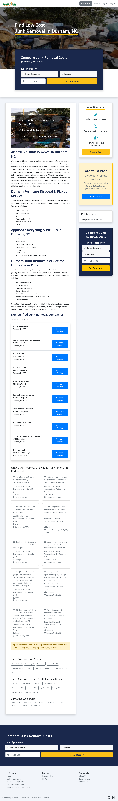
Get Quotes (70, 81)
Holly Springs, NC (62, 668)
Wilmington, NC (17, 692)
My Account (46, 779)
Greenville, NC (31, 688)
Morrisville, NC (53, 664)
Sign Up (105, 3)
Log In (112, 3)
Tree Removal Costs (13, 779)
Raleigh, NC (49, 668)
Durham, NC (37, 683)
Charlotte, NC (25, 683)
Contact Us (83, 781)
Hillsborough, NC (17, 668)
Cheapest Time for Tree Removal (18, 787)
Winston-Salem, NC (32, 692)
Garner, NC (15, 673)
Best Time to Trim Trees (15, 784)
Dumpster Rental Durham (92, 219)
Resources (9, 776)
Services (97, 3)
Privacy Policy (15, 797)
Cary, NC (29, 668)
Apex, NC (39, 668)
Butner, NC (40, 664)
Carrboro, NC (29, 664)
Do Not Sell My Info (43, 797)
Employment (84, 779)
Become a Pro (47, 776)
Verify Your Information (20, 319)
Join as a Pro (86, 3)
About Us (82, 776)
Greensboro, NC (17, 688)
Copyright (33, 797)
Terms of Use (25, 797)
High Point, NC (44, 688)
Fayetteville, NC (50, 683)
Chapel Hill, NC (17, 664)
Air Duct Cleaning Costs (14, 781)
